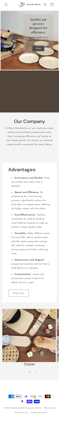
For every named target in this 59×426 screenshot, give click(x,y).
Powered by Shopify (33, 408)
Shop (38, 48)
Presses (29, 364)
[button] (6, 4)
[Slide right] (36, 372)
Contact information (39, 412)
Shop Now (18, 293)
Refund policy (49, 408)
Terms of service (21, 412)
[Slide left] (23, 372)
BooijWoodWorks (18, 408)
